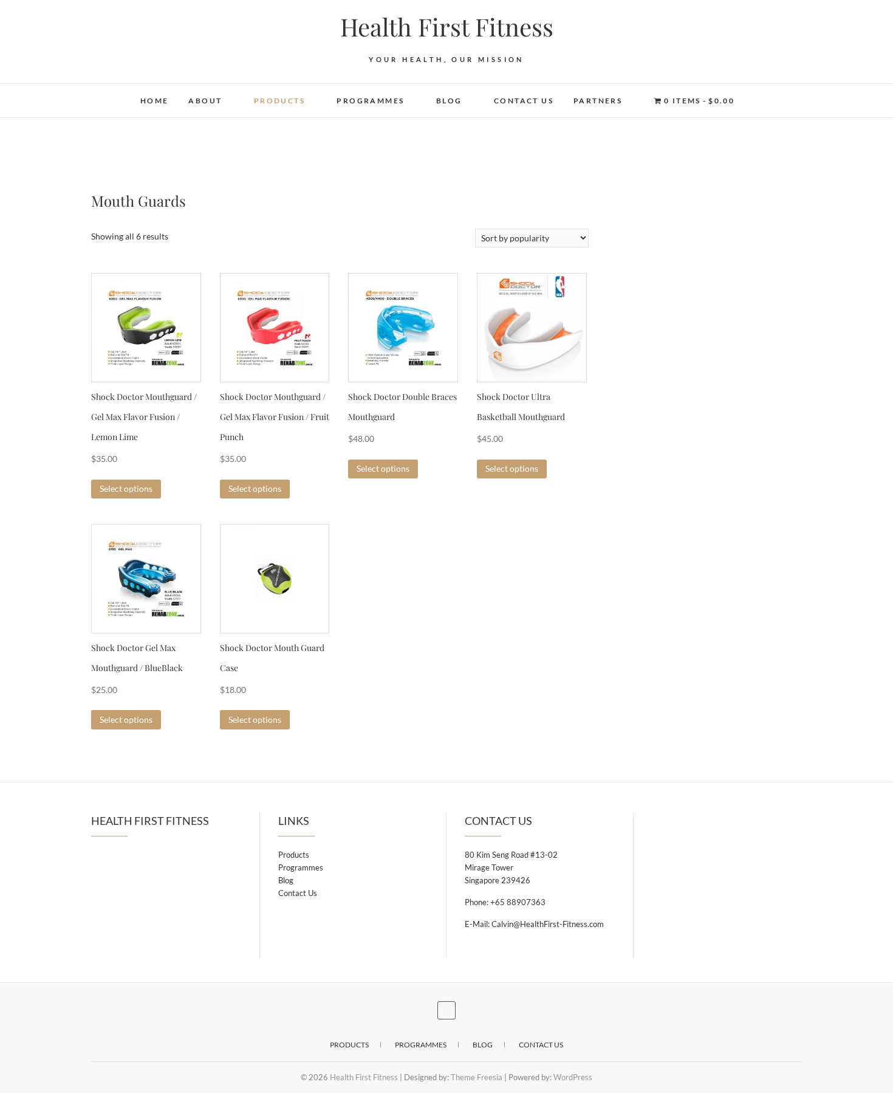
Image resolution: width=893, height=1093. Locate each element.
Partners (597, 100)
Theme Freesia (476, 1077)
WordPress (572, 1077)
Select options (126, 488)
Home (154, 100)
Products (279, 100)
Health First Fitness (446, 26)
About (205, 100)
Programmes (370, 100)
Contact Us (523, 100)
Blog (449, 100)
